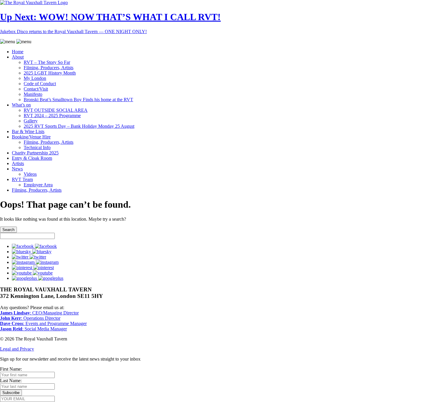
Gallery (31, 120)
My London (35, 78)
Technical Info (37, 147)
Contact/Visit (36, 88)
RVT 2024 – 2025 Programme (52, 115)
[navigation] (217, 116)
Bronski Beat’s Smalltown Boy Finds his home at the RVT (78, 99)
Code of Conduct (40, 83)
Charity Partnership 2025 (35, 152)
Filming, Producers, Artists (48, 67)
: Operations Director (30, 318)
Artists (18, 163)
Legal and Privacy (17, 348)
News (17, 168)
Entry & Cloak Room (32, 158)
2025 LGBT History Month (50, 72)
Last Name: (11, 380)
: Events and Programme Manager (43, 323)
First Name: (11, 369)
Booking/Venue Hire (31, 136)
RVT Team (22, 179)
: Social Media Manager (33, 328)
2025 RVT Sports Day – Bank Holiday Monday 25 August (79, 126)
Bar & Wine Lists (28, 131)
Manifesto (33, 94)
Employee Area (38, 184)
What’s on (21, 104)
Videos (30, 174)
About (18, 56)
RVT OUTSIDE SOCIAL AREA (56, 110)
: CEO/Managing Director (39, 312)
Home (17, 51)
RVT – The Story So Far (47, 62)
